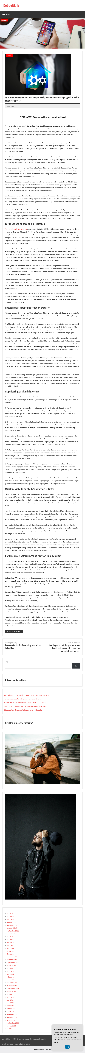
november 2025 (12, 925)
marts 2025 (11, 948)
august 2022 (11, 1026)
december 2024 (12, 954)
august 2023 (11, 991)
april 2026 (10, 919)
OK (67, 1047)
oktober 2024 (12, 960)
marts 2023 (11, 1006)
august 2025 (11, 934)
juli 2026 (10, 913)
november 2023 (12, 983)
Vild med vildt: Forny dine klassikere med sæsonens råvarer (26, 706)
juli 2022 (10, 1029)
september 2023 (13, 988)
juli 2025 (10, 936)
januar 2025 (11, 951)
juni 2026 (10, 916)
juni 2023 (10, 997)
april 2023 (10, 1003)
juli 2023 (10, 994)
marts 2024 (11, 974)
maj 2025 (10, 942)
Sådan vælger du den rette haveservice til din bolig (23, 710)
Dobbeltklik (11, 5)
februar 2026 (11, 922)
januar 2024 (11, 980)
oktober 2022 (12, 1020)
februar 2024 (11, 977)
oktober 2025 (12, 928)
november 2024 (12, 957)
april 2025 (10, 945)
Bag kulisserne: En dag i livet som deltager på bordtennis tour (26, 695)
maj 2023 (10, 1000)
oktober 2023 (12, 985)
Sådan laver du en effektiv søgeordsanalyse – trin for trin (25, 702)
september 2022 (13, 1023)
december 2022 (12, 1014)
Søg (6, 662)
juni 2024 (10, 971)
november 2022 (12, 1017)
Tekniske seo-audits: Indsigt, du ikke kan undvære (22, 699)
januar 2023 (11, 1011)
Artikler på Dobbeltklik (13, 631)
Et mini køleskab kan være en (16, 229)
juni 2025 (10, 939)
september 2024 (13, 962)
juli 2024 (10, 968)
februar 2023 (11, 1008)
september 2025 (13, 931)
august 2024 (11, 965)
